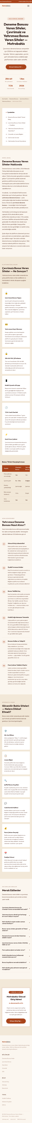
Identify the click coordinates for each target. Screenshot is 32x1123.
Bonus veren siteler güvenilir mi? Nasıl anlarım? (16, 929)
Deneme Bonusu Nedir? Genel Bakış (16, 118)
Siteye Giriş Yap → (16, 1021)
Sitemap (4, 1085)
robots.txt (13, 1119)
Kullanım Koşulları (7, 1101)
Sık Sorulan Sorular (13, 137)
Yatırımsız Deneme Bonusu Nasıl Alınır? (16, 130)
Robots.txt (5, 1088)
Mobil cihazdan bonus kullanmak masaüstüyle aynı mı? (16, 956)
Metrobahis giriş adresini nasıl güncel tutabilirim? (16, 968)
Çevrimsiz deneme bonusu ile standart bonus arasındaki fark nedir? (16, 908)
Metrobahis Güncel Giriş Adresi (17, 141)
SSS (3, 1071)
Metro (6, 6)
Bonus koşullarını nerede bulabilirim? (16, 962)
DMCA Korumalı (21, 1119)
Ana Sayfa (5, 98)
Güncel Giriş (5, 1081)
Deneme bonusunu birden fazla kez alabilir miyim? (16, 936)
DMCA (4, 1105)
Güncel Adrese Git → (16, 67)
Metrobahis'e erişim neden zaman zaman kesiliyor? (16, 922)
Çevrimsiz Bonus (24, 98)
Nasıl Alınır (5, 1065)
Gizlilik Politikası (6, 1098)
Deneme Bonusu (13, 98)
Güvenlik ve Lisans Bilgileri (15, 134)
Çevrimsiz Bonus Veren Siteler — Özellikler (17, 124)
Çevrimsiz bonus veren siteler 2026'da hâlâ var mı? (16, 944)
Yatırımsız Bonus (6, 101)
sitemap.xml (5, 1119)
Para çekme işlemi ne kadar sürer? (16, 950)
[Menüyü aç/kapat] (28, 6)
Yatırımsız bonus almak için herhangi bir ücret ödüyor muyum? (16, 915)
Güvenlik (4, 1068)
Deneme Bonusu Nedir (8, 1058)
